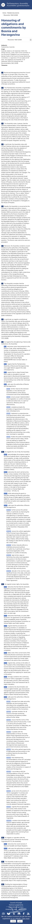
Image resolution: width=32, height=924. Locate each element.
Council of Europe (16, 903)
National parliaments (16, 905)
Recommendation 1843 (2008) (9, 63)
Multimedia (22, 909)
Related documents (13, 13)
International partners (16, 907)
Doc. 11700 (11, 52)
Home (4, 13)
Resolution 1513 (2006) (14, 150)
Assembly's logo (11, 909)
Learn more (25, 918)
